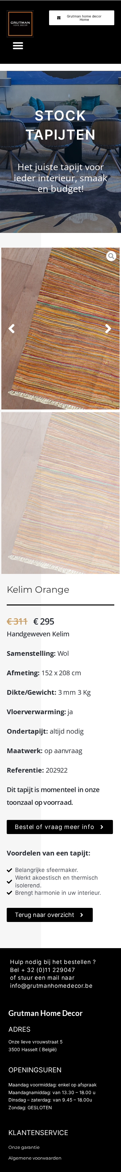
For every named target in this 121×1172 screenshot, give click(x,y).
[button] (18, 45)
